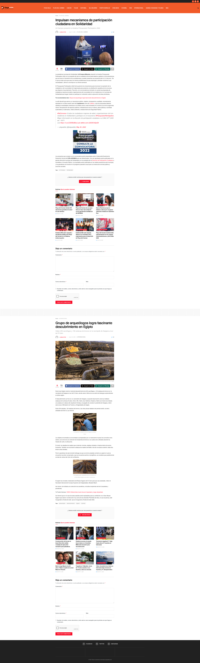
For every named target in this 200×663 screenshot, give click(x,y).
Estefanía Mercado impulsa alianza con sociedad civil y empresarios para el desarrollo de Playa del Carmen (84, 235)
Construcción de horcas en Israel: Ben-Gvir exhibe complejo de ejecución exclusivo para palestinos (63, 543)
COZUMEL (124, 8)
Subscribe (85, 181)
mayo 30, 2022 (72, 337)
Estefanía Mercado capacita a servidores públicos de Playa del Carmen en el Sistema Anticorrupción (63, 235)
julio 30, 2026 (59, 240)
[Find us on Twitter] (195, 1)
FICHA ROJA (47, 8)
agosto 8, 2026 (59, 571)
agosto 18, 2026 (80, 548)
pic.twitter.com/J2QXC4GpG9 (88, 123)
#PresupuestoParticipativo (105, 115)
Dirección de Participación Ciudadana (102, 160)
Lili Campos (62, 170)
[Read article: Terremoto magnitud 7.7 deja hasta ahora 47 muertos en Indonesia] (105, 533)
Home (56, 15)
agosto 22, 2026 (60, 548)
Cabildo (92, 103)
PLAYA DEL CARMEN (58, 8)
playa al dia (63, 32)
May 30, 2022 (81, 127)
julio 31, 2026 (79, 215)
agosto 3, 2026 (59, 213)
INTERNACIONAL (138, 8)
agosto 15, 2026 (100, 547)
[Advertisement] (100, 312)
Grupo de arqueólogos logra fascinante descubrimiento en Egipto (88, 98)
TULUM (76, 8)
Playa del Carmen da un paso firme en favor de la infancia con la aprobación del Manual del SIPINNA (84, 210)
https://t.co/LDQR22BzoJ (69, 123)
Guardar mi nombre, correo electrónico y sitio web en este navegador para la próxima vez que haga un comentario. (84, 289)
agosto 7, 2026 (80, 571)
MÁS (167, 8)
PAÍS (130, 8)
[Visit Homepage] (7, 7)
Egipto (78, 503)
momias (83, 503)
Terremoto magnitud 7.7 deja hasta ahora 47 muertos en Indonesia (104, 543)
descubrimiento (71, 503)
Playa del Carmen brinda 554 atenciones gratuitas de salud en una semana (63, 209)
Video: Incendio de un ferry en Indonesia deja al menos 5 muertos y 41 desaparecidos (104, 567)
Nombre (58, 274)
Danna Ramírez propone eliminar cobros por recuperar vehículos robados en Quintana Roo (105, 210)
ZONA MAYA (115, 8)
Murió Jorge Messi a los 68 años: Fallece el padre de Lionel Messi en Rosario (64, 567)
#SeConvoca (61, 113)
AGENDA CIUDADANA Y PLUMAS (154, 8)
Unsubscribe (85, 515)
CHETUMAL (83, 8)
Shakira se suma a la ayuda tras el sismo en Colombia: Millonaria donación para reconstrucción (83, 543)
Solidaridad (70, 170)
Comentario (59, 255)
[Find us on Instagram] (198, 1)
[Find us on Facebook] (193, 1)
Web (87, 281)
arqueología (62, 503)
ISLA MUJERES (93, 8)
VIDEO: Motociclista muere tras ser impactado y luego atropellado (85, 492)
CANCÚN (69, 8)
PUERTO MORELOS (105, 8)
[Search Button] (198, 8)
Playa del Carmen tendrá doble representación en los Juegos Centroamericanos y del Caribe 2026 (105, 235)
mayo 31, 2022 (72, 32)
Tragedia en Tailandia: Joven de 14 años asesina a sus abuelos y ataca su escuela (84, 567)
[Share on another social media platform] (112, 69)
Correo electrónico (60, 281)
